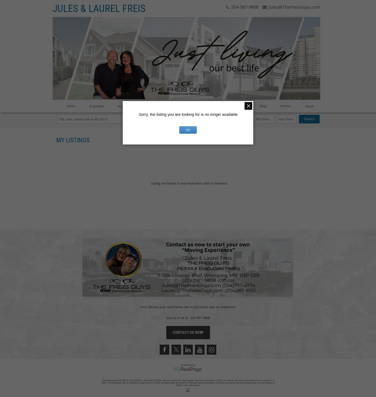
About (309, 106)
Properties (96, 106)
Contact (285, 106)
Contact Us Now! (188, 332)
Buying (122, 106)
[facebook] (164, 350)
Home (71, 106)
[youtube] (200, 350)
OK (188, 130)
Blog (263, 106)
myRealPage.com (188, 370)
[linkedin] (188, 350)
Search (309, 119)
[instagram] (211, 350)
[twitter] (176, 350)
